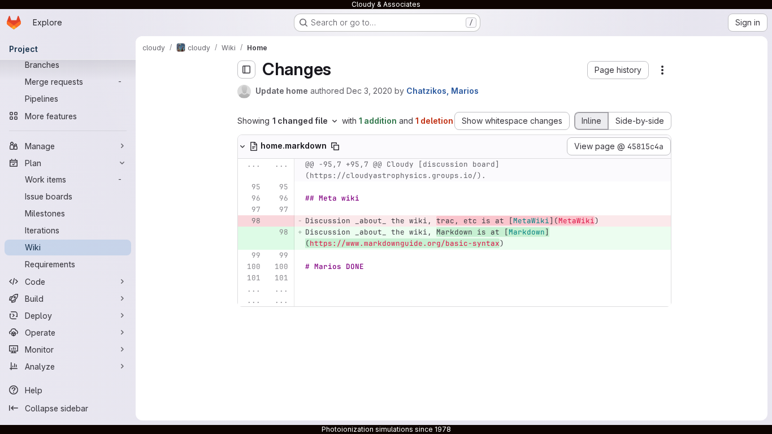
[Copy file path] (335, 146)
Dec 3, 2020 (369, 91)
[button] (618, 70)
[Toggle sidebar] (246, 69)
